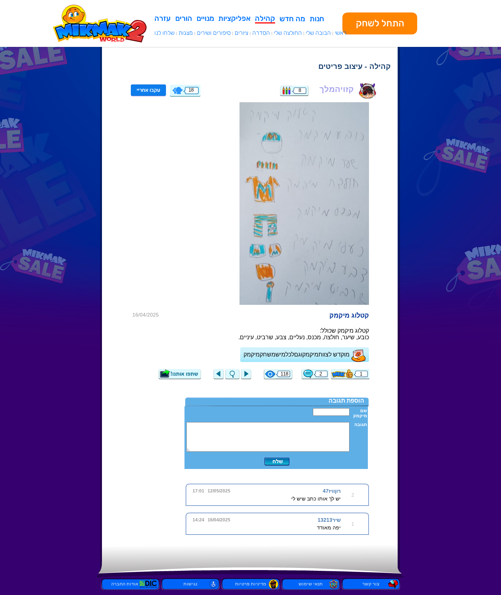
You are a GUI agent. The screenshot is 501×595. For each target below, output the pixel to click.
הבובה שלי (318, 32)
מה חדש (292, 18)
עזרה (162, 18)
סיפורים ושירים (214, 32)
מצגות (186, 32)
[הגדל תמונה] (232, 377)
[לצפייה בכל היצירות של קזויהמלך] (286, 94)
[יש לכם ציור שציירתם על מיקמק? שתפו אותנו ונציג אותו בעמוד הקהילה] (179, 377)
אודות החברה (130, 584)
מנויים (205, 18)
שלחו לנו (164, 32)
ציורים (241, 32)
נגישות (190, 584)
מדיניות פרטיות (250, 584)
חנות (317, 18)
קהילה (265, 18)
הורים (183, 18)
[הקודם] (218, 377)
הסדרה (261, 32)
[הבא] (304, 203)
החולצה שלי (288, 32)
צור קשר (370, 584)
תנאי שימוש (311, 584)
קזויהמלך (336, 89)
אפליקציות (234, 18)
